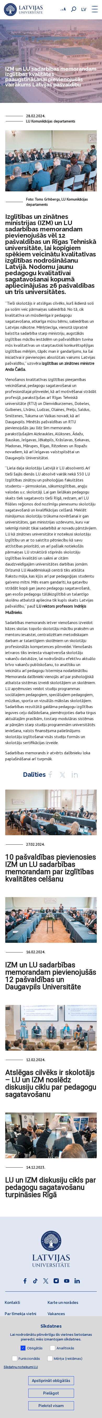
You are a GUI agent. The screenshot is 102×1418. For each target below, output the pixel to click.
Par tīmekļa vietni (20, 1314)
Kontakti (12, 1303)
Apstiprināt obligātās (51, 1381)
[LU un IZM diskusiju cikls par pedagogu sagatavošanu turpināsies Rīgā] (51, 1135)
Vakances (56, 1314)
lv (83, 9)
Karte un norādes (63, 1303)
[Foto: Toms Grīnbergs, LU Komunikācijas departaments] (51, 163)
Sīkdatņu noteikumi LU (21, 1367)
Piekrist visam (51, 1406)
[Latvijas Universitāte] (23, 9)
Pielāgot (51, 1393)
